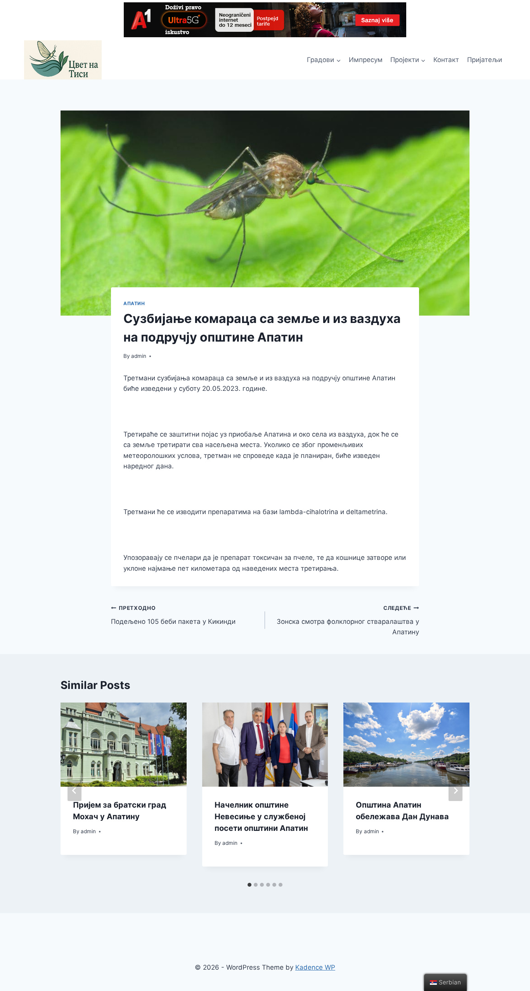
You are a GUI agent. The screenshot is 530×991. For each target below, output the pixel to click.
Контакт (446, 60)
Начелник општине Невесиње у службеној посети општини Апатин (261, 816)
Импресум (366, 60)
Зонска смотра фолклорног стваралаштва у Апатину (348, 620)
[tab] (249, 885)
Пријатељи (484, 60)
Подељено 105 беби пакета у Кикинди (173, 615)
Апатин (134, 303)
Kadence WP (315, 967)
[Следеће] (455, 790)
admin (138, 356)
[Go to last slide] (74, 790)
